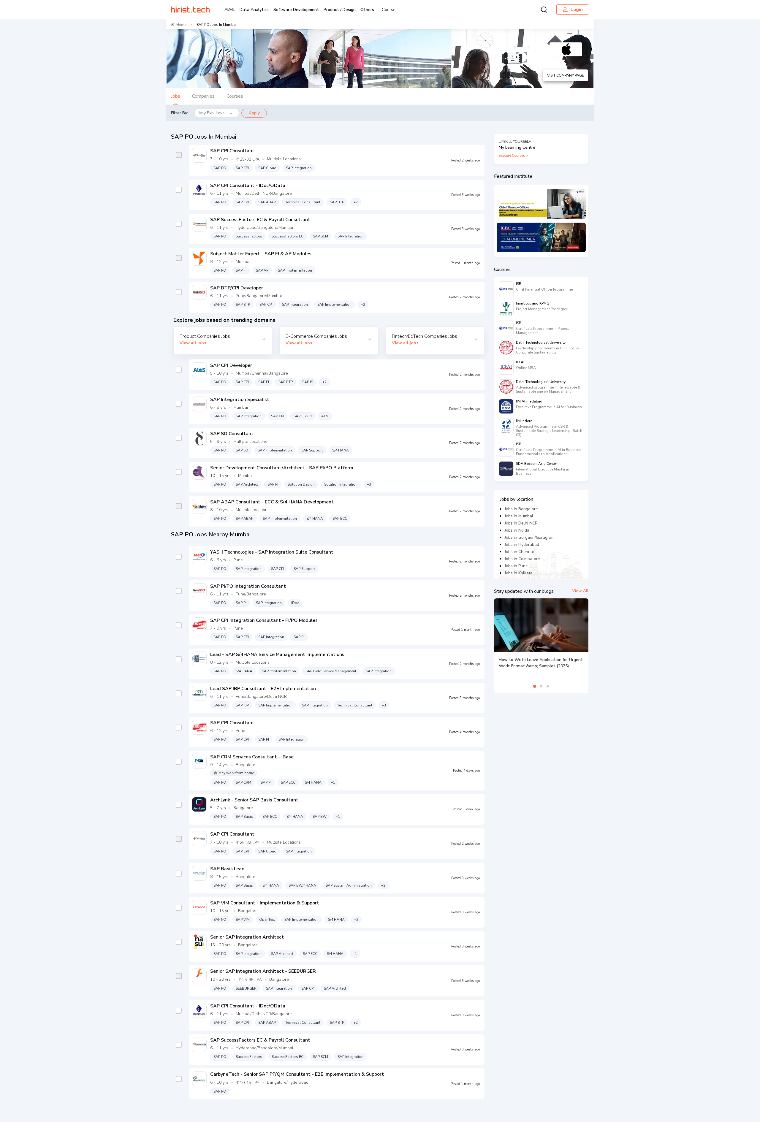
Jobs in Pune (516, 566)
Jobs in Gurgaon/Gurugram (530, 537)
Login (577, 9)
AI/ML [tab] (229, 9)
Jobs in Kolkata (519, 573)
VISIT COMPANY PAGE (565, 75)
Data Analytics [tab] (254, 9)
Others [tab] (367, 9)
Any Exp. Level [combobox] (212, 113)
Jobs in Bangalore (521, 509)
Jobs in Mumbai (519, 516)
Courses (390, 9)
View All (580, 591)
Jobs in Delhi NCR (521, 523)
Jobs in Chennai (519, 551)
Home (181, 24)
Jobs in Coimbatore (522, 559)
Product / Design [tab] (340, 9)
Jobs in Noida (517, 530)
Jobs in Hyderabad (522, 544)
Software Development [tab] (296, 9)
